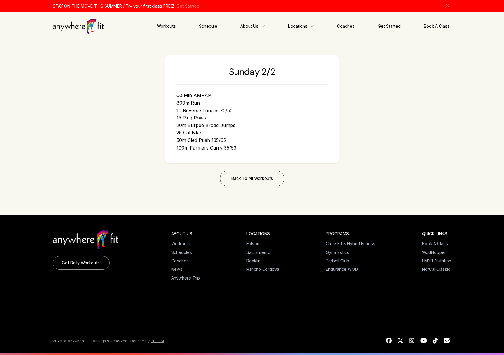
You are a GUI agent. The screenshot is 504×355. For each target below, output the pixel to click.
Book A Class (437, 26)
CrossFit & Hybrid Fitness (350, 243)
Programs (337, 233)
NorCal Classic (436, 269)
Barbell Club (337, 260)
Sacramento (258, 252)
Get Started (188, 5)
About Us (249, 26)
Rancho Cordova (262, 269)
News (177, 269)
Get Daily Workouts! (81, 262)
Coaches (346, 26)
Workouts (166, 26)
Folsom (253, 243)
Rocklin (253, 260)
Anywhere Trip (185, 277)
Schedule (208, 26)
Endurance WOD (342, 269)
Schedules (181, 252)
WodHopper (434, 252)
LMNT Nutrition (436, 260)
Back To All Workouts (252, 178)
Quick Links (434, 233)
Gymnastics (337, 252)
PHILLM (157, 341)
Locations (297, 26)
